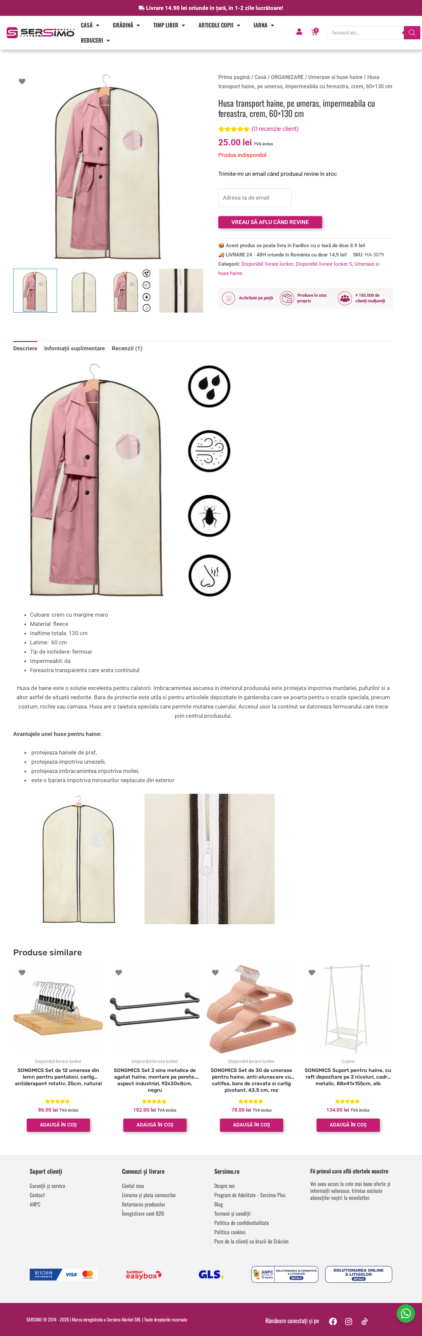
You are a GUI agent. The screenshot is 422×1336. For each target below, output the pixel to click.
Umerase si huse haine (335, 77)
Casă (87, 25)
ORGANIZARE (287, 77)
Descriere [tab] (25, 348)
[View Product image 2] (84, 291)
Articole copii (215, 25)
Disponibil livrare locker (267, 264)
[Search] (412, 32)
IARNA (260, 25)
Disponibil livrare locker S (324, 264)
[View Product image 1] (35, 291)
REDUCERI (92, 40)
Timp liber (165, 25)
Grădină (123, 25)
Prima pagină (234, 77)
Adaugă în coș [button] (58, 1125)
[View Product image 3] (133, 291)
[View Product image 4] (181, 291)
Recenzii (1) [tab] (127, 348)
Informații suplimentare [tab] (74, 348)
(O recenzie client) (275, 128)
